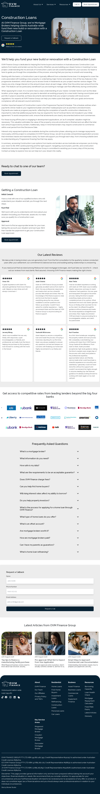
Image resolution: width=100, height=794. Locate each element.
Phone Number (11, 587)
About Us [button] (37, 4)
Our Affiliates (40, 693)
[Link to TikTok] (2, 697)
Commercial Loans (73, 694)
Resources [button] (63, 4)
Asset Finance (74, 686)
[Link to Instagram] (10, 697)
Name (8, 576)
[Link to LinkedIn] (15, 697)
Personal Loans (57, 711)
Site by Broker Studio (8, 787)
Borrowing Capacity (89, 687)
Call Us (77, 4)
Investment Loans (56, 697)
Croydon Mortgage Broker (39, 737)
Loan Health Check (90, 693)
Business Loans (74, 690)
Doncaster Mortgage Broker (39, 746)
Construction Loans (56, 706)
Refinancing (56, 702)
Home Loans (56, 686)
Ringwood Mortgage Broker (39, 729)
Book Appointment (90, 4)
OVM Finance (40, 686)
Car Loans (55, 714)
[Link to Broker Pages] (19, 697)
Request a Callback (11, 38)
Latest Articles (90, 713)
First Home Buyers (56, 691)
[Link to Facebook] (6, 697)
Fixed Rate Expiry (89, 708)
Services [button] (50, 4)
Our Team (39, 690)
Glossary (88, 716)
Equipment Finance (72, 700)
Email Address (11, 597)
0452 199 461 (6, 693)
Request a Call (50, 609)
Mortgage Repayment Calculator (89, 700)
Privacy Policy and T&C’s (40, 697)
